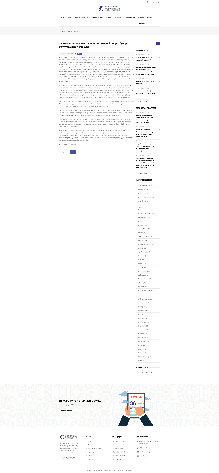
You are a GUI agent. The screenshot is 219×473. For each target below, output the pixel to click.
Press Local (149, 17)
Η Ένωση (69, 17)
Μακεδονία (142, 248)
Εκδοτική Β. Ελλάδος (145, 299)
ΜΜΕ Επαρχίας (143, 271)
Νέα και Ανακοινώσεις (82, 17)
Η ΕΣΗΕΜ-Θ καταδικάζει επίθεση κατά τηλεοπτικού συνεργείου (145, 93)
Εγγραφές (108, 17)
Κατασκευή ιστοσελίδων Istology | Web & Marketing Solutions (114, 470)
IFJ (139, 314)
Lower (140, 361)
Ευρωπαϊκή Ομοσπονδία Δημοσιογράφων (145, 291)
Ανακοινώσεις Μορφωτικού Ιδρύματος (147, 206)
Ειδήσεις (141, 345)
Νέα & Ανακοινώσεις (94, 448)
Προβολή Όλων (142, 101)
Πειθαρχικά (142, 341)
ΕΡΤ (139, 221)
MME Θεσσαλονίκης (144, 197)
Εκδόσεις (141, 17)
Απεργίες (141, 201)
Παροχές (141, 307)
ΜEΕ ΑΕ (140, 225)
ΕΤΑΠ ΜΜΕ (142, 337)
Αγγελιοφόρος (143, 252)
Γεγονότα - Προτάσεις (120, 452)
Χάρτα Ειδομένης (143, 357)
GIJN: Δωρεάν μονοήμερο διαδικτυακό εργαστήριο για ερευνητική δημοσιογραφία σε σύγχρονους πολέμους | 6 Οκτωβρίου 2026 (146, 162)
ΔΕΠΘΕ (140, 283)
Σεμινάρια (141, 256)
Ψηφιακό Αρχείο (118, 448)
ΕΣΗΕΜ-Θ (141, 189)
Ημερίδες (141, 311)
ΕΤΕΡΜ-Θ (141, 349)
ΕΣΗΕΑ (140, 263)
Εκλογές (141, 240)
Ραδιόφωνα (142, 275)
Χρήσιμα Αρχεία (130, 17)
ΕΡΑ (139, 260)
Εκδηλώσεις (142, 217)
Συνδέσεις (118, 17)
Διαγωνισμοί (142, 303)
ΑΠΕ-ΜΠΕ (141, 318)
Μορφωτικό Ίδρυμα (97, 17)
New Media (142, 326)
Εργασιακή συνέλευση (145, 244)
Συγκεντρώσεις (143, 279)
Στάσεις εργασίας (144, 237)
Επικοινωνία (142, 23)
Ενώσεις (141, 193)
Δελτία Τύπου (142, 229)
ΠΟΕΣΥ (79, 53)
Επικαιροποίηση (66, 410)
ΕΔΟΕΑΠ (141, 287)
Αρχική (62, 17)
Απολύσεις (141, 330)
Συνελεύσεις (142, 267)
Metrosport (142, 322)
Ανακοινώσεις (142, 186)
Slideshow (141, 334)
